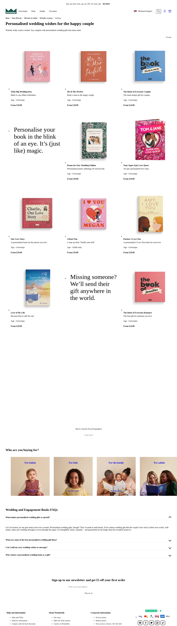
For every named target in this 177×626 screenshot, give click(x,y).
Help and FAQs (17, 617)
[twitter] (151, 622)
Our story (57, 617)
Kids (33, 11)
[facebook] (145, 622)
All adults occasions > (47, 18)
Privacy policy (101, 617)
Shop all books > (17, 18)
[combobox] (143, 11)
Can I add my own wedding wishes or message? (26, 547)
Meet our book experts (62, 621)
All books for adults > (31, 18)
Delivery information (19, 621)
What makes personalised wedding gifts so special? (28, 517)
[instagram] (157, 622)
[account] (164, 11)
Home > (8, 18)
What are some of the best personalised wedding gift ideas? (31, 540)
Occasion (53, 11)
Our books (23, 11)
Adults (42, 11)
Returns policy (101, 621)
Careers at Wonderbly (62, 624)
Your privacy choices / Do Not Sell (109, 624)
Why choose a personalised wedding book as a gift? (28, 555)
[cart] (169, 11)
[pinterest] (140, 622)
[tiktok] (163, 622)
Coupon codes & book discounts (23, 624)
